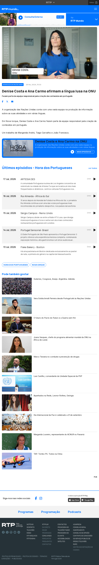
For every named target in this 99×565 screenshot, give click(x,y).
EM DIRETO (46, 527)
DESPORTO (30, 527)
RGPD (75, 544)
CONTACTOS (62, 524)
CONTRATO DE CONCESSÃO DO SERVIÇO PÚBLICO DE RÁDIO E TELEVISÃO (82, 538)
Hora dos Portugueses (15, 265)
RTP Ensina (31, 538)
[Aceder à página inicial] (8, 9)
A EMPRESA (77, 524)
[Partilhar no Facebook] (2, 101)
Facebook (3, 532)
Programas (25, 512)
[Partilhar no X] (7, 101)
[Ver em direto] (8, 19)
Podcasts (74, 512)
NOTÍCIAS (30, 524)
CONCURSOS (46, 536)
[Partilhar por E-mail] (12, 101)
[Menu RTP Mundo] (96, 9)
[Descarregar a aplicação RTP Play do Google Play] (88, 499)
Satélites (61, 541)
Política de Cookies (30, 556)
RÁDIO (29, 533)
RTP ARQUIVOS (32, 536)
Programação (50, 512)
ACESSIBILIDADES (64, 538)
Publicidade (17, 559)
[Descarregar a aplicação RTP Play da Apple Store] (74, 499)
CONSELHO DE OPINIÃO (81, 533)
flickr (18, 532)
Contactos (46, 544)
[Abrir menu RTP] (50, 2)
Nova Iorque (38, 265)
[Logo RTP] (12, 525)
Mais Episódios (84, 152)
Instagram (11, 532)
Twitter (7, 532)
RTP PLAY (45, 524)
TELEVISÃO (30, 530)
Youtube (15, 532)
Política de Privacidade (11, 556)
